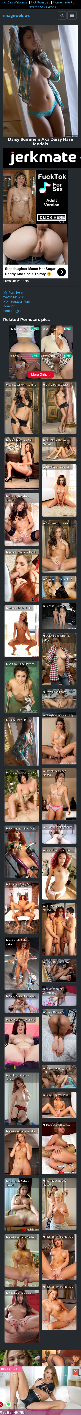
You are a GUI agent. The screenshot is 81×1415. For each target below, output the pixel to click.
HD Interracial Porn (16, 301)
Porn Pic (9, 306)
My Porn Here (13, 292)
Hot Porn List (40, 2)
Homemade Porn (65, 2)
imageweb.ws (16, 15)
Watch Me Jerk (13, 297)
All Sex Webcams (16, 2)
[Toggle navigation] (72, 15)
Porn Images (12, 311)
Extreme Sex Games (42, 7)
